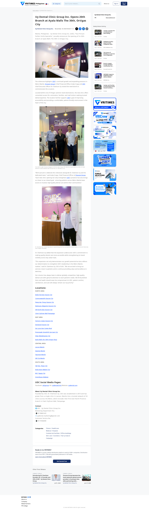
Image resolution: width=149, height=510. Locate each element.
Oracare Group (50, 84)
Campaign (49, 438)
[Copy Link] (87, 28)
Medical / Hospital (52, 431)
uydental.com (72, 385)
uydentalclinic (56, 385)
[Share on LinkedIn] (83, 28)
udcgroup (45, 385)
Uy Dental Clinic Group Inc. (44, 29)
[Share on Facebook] (80, 28)
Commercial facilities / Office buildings (58, 433)
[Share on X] (76, 28)
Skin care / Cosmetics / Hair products (58, 436)
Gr (41, 377)
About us (106, 4)
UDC (53, 81)
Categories (57, 3)
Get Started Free (62, 461)
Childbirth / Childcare (37, 473)
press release (36, 10)
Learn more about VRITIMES (43, 457)
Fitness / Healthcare (52, 428)
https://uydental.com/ (110, 17)
